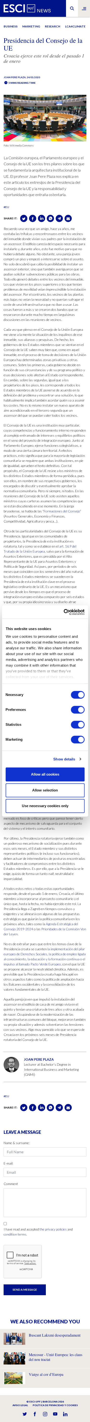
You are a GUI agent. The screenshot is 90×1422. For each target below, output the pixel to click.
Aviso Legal (20, 1405)
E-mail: (8, 1163)
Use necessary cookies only (45, 806)
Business (11, 26)
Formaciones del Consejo (62, 511)
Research (52, 26)
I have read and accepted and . (38, 1231)
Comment (11, 1184)
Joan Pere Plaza (15, 77)
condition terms (15, 1234)
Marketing (31, 26)
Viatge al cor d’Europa (46, 1374)
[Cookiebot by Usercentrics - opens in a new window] (64, 612)
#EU (6, 207)
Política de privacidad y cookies (55, 1405)
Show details (64, 759)
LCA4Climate (75, 26)
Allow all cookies (45, 774)
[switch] (77, 710)
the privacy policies (53, 1229)
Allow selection (45, 790)
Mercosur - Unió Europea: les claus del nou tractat (55, 1357)
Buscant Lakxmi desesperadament (54, 1335)
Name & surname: (17, 1143)
